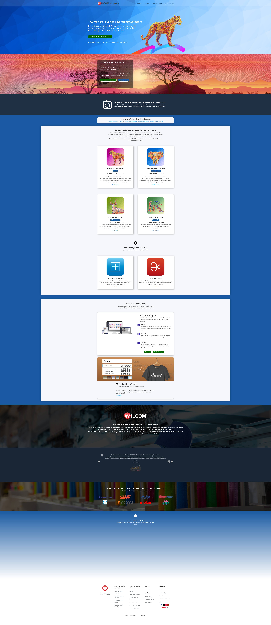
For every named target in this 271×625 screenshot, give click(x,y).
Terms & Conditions (165, 599)
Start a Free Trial (123, 80)
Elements (132, 591)
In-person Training (149, 599)
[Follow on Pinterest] (163, 607)
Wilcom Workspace (134, 608)
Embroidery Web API (135, 605)
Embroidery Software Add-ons (130, 121)
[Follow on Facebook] (161, 605)
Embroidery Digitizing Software (115, 121)
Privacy (161, 602)
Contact (162, 590)
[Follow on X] (164, 605)
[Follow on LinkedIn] (167, 607)
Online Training (148, 596)
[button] (135, 460)
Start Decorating (155, 184)
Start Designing (115, 184)
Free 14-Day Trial (169, 3)
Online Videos (148, 602)
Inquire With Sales (159, 121)
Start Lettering (155, 230)
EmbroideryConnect (135, 594)
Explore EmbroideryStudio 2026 (100, 36)
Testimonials (163, 593)
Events (161, 596)
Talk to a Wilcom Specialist (108, 80)
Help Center (148, 590)
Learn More (115, 286)
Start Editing (115, 230)
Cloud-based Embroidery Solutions (146, 121)
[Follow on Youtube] (168, 605)
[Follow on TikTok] (165, 607)
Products (139, 3)
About (160, 3)
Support (154, 3)
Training (146, 3)
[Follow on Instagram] (166, 605)
